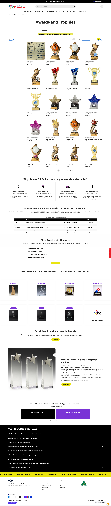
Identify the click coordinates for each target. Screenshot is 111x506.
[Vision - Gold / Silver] (94, 153)
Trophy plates (30, 61)
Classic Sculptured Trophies (52, 112)
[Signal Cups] (94, 76)
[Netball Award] (75, 51)
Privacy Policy (100, 500)
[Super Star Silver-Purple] (36, 127)
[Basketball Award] (55, 51)
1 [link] (58, 170)
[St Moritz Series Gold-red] (55, 76)
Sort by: (78, 39)
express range (44, 30)
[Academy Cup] (36, 102)
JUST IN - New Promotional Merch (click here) (55, 1)
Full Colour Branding (15, 500)
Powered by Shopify (24, 500)
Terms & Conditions (92, 500)
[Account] (98, 6)
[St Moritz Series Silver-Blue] (75, 76)
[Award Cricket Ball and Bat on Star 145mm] (94, 127)
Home (9, 14)
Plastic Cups (48, 86)
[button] (110, 253)
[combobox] (55, 6)
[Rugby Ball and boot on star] (94, 51)
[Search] (74, 6)
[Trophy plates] (36, 51)
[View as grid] (98, 39)
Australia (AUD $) (98, 1)
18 (67, 170)
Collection (14, 14)
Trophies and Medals (50, 61)
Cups (86, 86)
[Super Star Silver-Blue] (94, 102)
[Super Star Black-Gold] (55, 102)
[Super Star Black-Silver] (75, 102)
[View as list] (101, 39)
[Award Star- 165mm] (55, 127)
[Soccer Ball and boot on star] (36, 76)
